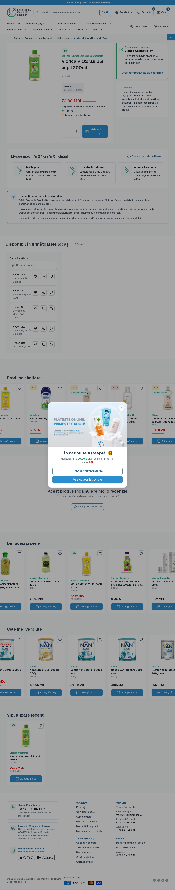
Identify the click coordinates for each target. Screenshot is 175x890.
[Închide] (121, 408)
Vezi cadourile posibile (87, 479)
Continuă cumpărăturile (87, 471)
